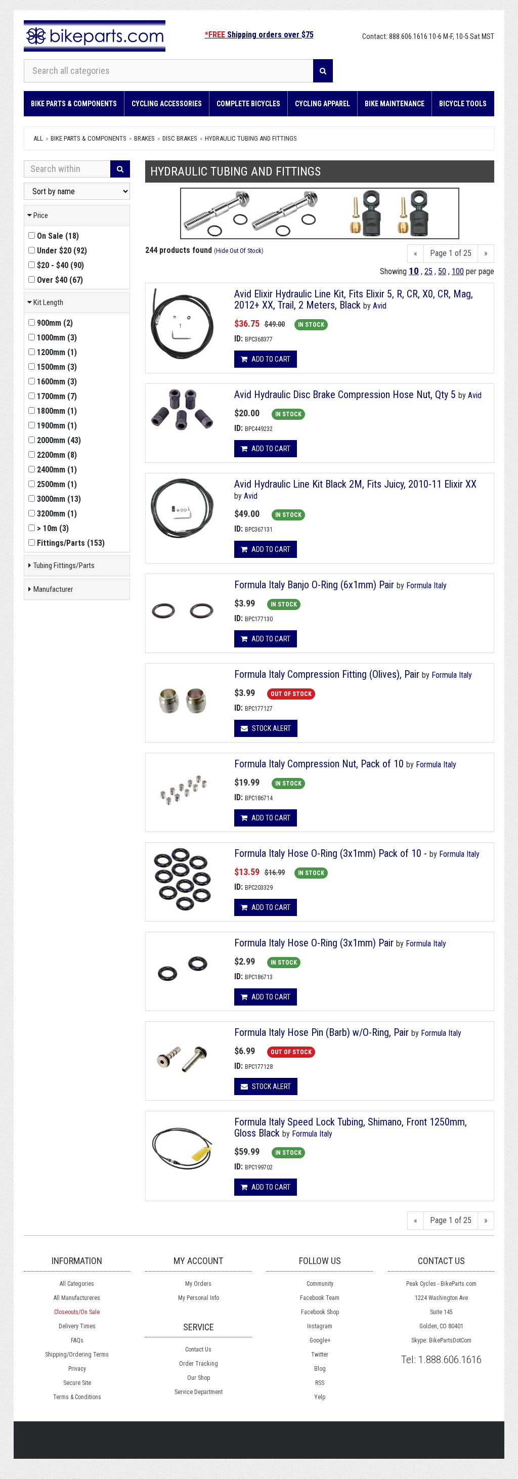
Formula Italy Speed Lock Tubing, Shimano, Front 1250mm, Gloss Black (350, 1127)
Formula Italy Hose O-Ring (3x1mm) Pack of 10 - (330, 853)
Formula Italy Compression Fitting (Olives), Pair (326, 674)
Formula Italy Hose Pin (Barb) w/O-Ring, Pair (321, 1032)
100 (458, 271)
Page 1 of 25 (450, 253)
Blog (320, 1368)
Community (320, 1283)
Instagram (319, 1326)
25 (428, 271)
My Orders (198, 1283)
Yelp (319, 1397)
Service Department (199, 1392)
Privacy (77, 1368)
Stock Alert (270, 728)
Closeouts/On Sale (77, 1312)
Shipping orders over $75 (259, 34)
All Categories (77, 1283)
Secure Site (77, 1382)
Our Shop (198, 1377)
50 (442, 271)
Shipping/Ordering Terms (77, 1354)
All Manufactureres (77, 1297)
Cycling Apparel (322, 104)
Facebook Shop (320, 1312)
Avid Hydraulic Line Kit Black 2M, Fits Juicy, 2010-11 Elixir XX (355, 484)
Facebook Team (319, 1297)
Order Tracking (198, 1363)
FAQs (77, 1340)
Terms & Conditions (77, 1397)
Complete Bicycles (248, 104)
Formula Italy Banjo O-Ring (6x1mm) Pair (314, 585)
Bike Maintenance (394, 104)
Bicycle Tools (463, 104)
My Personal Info (198, 1297)
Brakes (144, 138)
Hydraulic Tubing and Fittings (251, 138)
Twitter (319, 1354)
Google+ (320, 1340)
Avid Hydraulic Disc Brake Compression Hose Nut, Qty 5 (345, 394)
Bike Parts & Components (74, 104)
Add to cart (270, 359)
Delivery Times (77, 1326)
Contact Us (198, 1349)
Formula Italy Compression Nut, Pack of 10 (319, 764)
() (58, 236)
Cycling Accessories (167, 104)
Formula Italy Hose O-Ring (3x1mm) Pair (314, 943)
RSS (319, 1382)
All (38, 138)
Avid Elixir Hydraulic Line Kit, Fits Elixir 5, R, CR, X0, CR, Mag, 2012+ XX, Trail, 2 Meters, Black (353, 299)
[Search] (323, 70)
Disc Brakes (179, 138)
